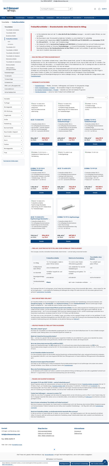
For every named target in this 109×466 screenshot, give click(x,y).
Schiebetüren (9, 82)
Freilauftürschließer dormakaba (90, 384)
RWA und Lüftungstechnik (12, 85)
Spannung (7, 136)
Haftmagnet (89, 397)
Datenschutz (78, 433)
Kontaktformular (17, 444)
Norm (6, 140)
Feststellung (7, 123)
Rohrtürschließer (10, 65)
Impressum (77, 431)
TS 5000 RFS (94, 386)
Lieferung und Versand (45, 433)
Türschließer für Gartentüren (13, 62)
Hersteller (7, 99)
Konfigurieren (64, 463)
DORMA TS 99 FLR (90, 168)
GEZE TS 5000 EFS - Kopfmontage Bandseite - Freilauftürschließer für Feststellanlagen (40, 218)
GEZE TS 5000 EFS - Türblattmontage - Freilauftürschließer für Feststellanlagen (65, 120)
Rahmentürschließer (11, 59)
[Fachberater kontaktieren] (105, 462)
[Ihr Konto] (95, 9)
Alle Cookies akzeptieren (99, 463)
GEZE (9, 41)
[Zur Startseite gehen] (10, 9)
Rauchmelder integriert (11, 132)
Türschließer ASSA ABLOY (13, 53)
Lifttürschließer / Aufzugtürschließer (11, 68)
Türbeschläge (9, 79)
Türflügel (6, 103)
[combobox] (54, 8)
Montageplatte (8, 148)
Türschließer (9, 27)
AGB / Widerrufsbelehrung (46, 435)
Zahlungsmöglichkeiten (45, 431)
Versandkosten (49, 454)
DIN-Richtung (8, 111)
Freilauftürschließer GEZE (58, 386)
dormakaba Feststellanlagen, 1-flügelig (46, 90)
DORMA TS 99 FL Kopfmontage (68, 217)
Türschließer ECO (10, 47)
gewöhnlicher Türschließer (44, 292)
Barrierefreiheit (8, 128)
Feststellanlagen (9, 72)
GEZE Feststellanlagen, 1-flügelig (45, 88)
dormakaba (10, 44)
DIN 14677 (76, 319)
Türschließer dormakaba (12, 30)
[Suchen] (70, 8)
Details (41, 144)
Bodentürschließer (11, 36)
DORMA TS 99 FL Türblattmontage (90, 120)
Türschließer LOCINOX (12, 50)
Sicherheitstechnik (10, 92)
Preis (5, 152)
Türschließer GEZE (11, 33)
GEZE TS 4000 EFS (64, 168)
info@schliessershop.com (11, 434)
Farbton (6, 144)
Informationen (79, 428)
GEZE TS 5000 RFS (37, 120)
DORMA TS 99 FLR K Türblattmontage (38, 169)
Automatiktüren (9, 89)
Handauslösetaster (40, 92)
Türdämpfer (8, 76)
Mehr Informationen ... (7, 464)
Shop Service (42, 428)
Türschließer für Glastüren (13, 56)
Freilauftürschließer (12, 38)
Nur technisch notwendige (80, 463)
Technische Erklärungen (10, 161)
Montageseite (8, 107)
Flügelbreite (7, 115)
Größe (6, 119)
